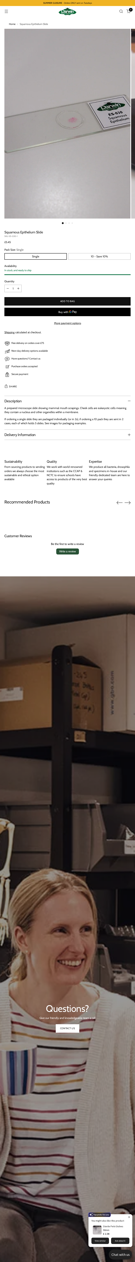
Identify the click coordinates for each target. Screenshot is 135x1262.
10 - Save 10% (99, 256)
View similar (100, 1240)
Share (13, 386)
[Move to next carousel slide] (128, 503)
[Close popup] (129, 1217)
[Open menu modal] (6, 11)
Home (12, 24)
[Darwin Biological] (67, 11)
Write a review (67, 551)
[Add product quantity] (18, 288)
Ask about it (120, 1240)
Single (35, 256)
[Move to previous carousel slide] (120, 503)
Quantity (9, 281)
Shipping (9, 332)
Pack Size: (14, 249)
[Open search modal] (121, 11)
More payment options (67, 323)
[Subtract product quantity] (8, 288)
